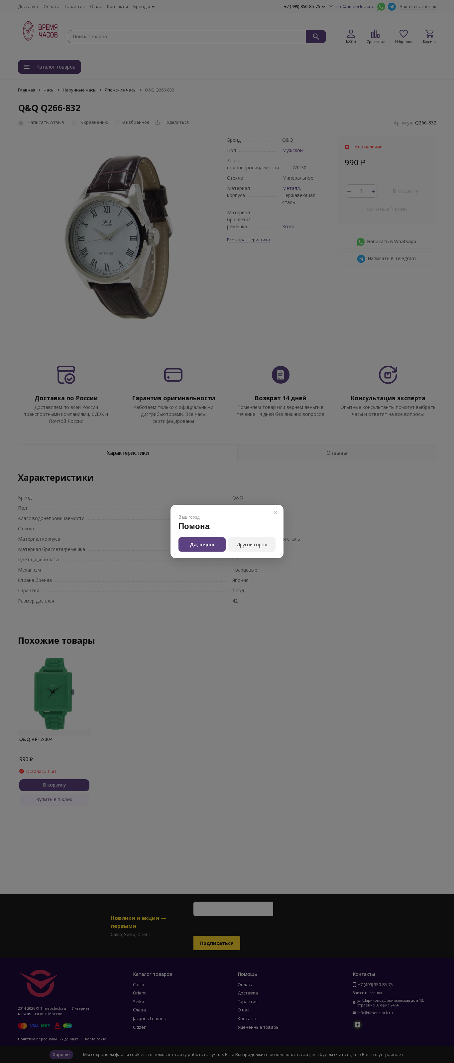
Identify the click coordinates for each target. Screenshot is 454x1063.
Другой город (252, 544)
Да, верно (202, 544)
